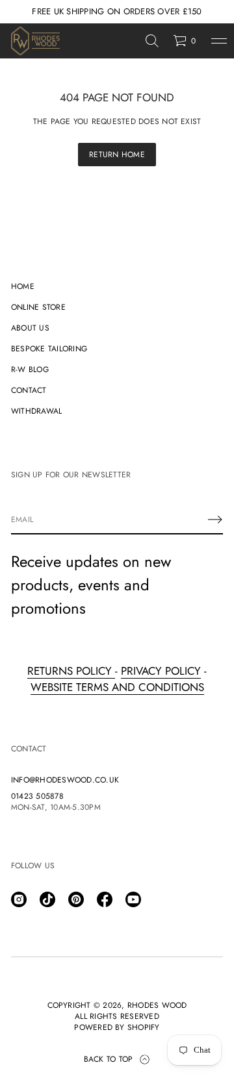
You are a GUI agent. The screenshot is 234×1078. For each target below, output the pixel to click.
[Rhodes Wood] (35, 41)
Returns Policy (71, 671)
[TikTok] (47, 899)
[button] (152, 41)
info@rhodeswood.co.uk (65, 780)
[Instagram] (19, 899)
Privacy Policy (161, 671)
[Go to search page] (152, 41)
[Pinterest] (76, 899)
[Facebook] (104, 899)
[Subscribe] (215, 519)
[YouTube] (133, 899)
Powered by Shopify (116, 1027)
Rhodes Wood (157, 1005)
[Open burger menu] (219, 41)
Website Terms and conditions (117, 687)
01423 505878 (37, 796)
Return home (117, 154)
